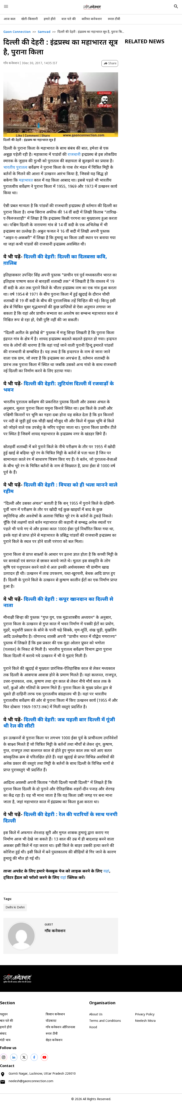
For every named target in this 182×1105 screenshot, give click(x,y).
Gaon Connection (17, 32)
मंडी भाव (5, 1040)
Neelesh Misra (145, 1021)
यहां (106, 871)
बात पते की (68, 19)
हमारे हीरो (49, 19)
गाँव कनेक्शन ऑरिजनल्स (60, 1027)
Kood (93, 1027)
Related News (144, 41)
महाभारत (26, 180)
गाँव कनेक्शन (11, 63)
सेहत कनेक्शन (54, 1040)
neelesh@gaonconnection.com (31, 1081)
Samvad (44, 32)
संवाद (3, 1034)
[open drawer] (6, 6)
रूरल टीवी (114, 19)
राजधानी (75, 154)
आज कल (9, 19)
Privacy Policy (144, 1014)
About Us (96, 1014)
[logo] (92, 7)
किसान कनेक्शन (55, 1014)
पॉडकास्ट (51, 1021)
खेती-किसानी (29, 19)
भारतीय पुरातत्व (15, 167)
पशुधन (4, 1014)
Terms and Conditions (105, 1021)
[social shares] (3, 1057)
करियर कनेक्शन (92, 19)
